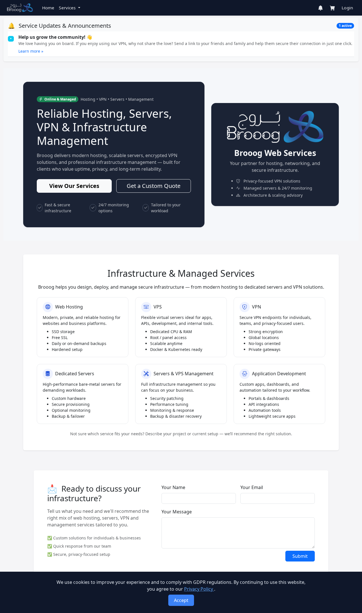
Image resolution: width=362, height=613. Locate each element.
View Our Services (74, 186)
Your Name (173, 487)
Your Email (251, 487)
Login (347, 7)
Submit (300, 556)
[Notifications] (320, 8)
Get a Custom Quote (153, 186)
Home (48, 7)
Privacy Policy (199, 589)
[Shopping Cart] (332, 8)
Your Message (176, 512)
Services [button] (68, 7)
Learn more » (30, 51)
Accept (181, 600)
